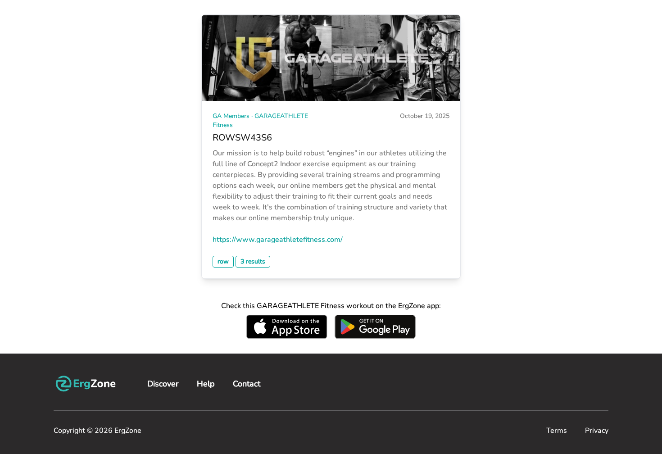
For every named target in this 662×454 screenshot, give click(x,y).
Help (206, 383)
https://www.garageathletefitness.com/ (278, 240)
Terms (556, 431)
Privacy (596, 431)
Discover (163, 383)
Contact (246, 383)
